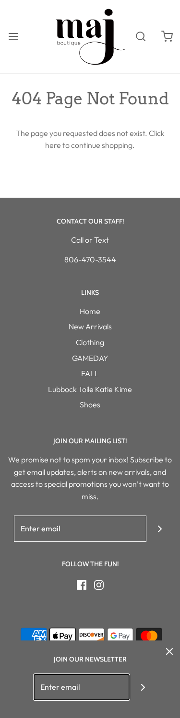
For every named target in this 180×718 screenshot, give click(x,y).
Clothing (90, 342)
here (53, 145)
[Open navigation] (13, 36)
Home (90, 311)
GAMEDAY (90, 358)
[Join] (159, 529)
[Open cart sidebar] (167, 36)
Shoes (90, 404)
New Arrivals (90, 326)
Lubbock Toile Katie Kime (90, 389)
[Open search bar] (140, 36)
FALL (90, 373)
